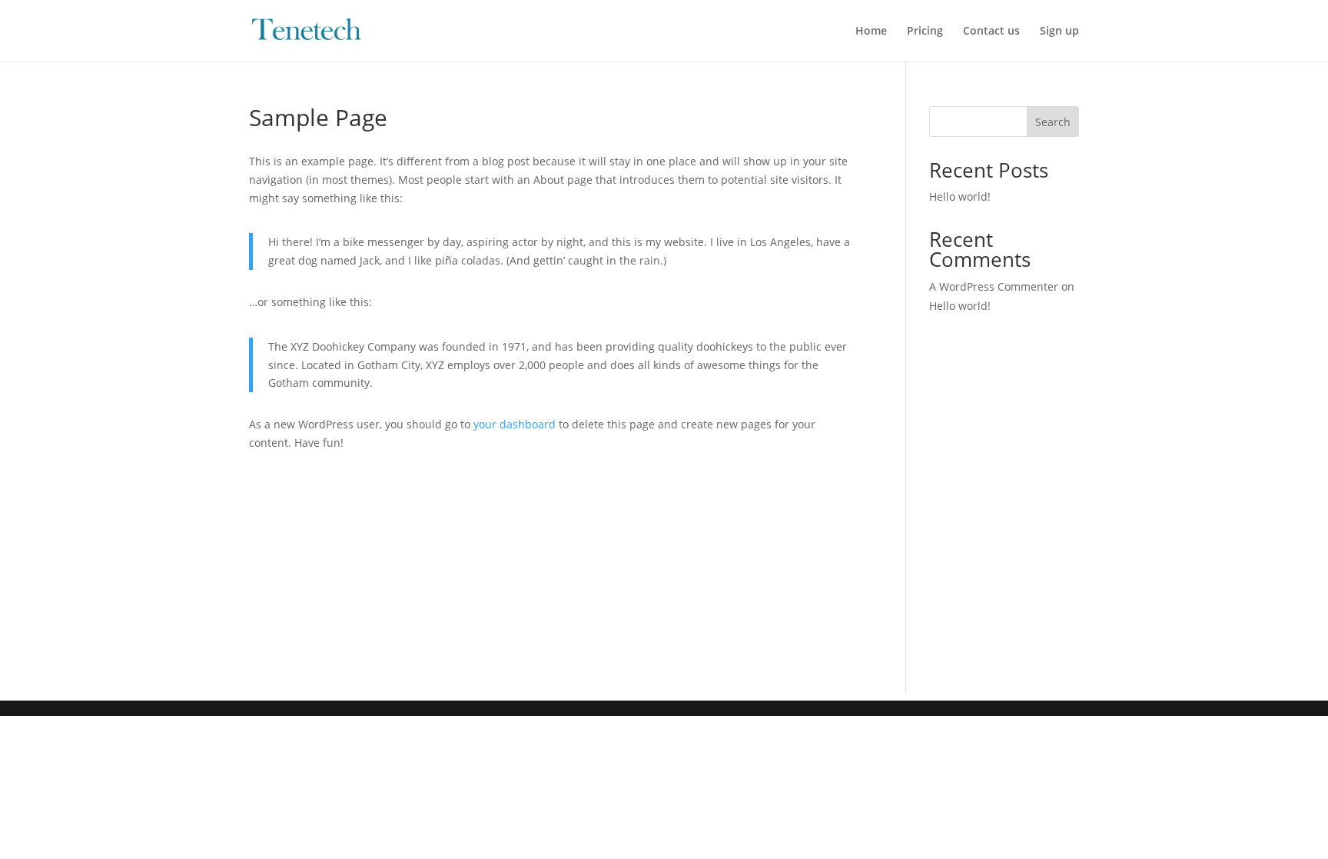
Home (871, 31)
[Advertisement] (664, 585)
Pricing (925, 31)
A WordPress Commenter (993, 286)
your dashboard (514, 424)
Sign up (1059, 31)
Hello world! (960, 196)
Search (1053, 122)
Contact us (991, 31)
